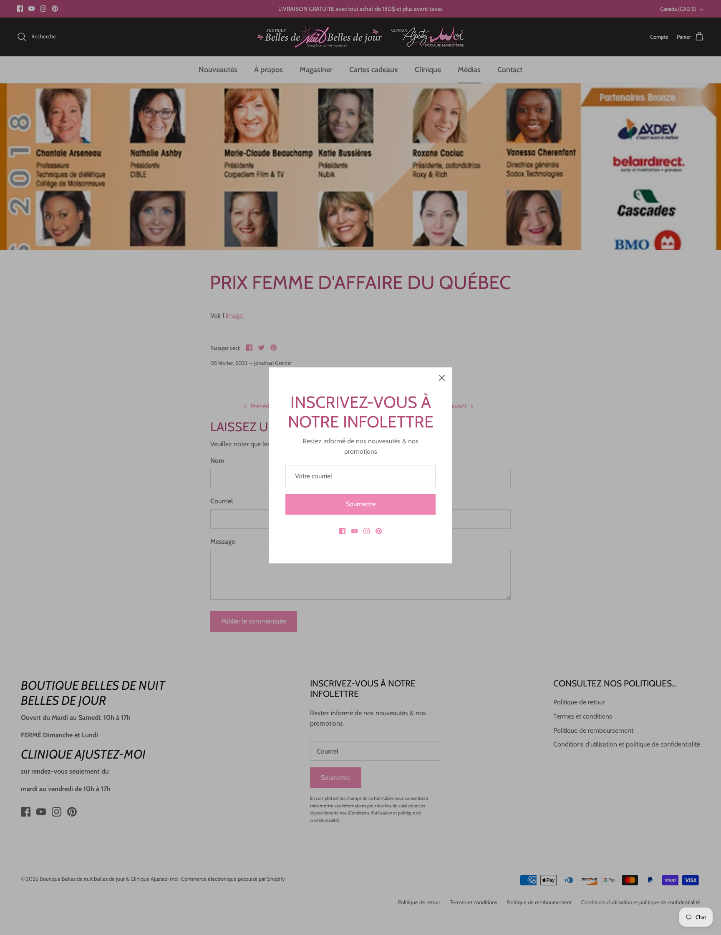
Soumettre (361, 504)
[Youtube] (354, 531)
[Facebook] (342, 531)
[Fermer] (442, 378)
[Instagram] (366, 531)
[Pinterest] (379, 531)
